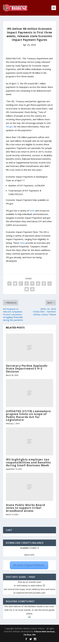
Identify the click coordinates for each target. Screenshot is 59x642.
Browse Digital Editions (29, 565)
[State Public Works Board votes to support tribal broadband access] (29, 487)
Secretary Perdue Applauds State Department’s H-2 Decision (27, 368)
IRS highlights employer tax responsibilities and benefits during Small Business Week (28, 462)
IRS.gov (9, 126)
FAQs (22, 242)
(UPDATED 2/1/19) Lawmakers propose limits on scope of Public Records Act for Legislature (28, 415)
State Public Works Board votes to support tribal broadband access (25, 507)
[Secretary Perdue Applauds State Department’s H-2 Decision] (29, 348)
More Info (29, 554)
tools (32, 210)
